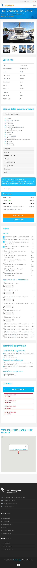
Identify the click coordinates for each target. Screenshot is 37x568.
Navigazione (8, 165)
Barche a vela (6, 518)
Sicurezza (7, 169)
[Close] (26, 446)
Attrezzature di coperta (12, 114)
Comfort (7, 149)
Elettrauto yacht (9, 155)
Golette (5, 527)
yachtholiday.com (9, 506)
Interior (6, 159)
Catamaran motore (8, 530)
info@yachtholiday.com (10, 503)
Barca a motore (7, 533)
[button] (18, 452)
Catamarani (6, 521)
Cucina (6, 152)
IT (34, 1)
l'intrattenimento (9, 162)
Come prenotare (7, 546)
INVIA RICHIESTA (18, 220)
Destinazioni (6, 543)
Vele (5, 172)
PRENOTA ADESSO (18, 215)
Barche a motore (7, 524)
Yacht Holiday (17, 560)
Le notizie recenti (8, 549)
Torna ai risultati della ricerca (14, 14)
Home (2, 14)
